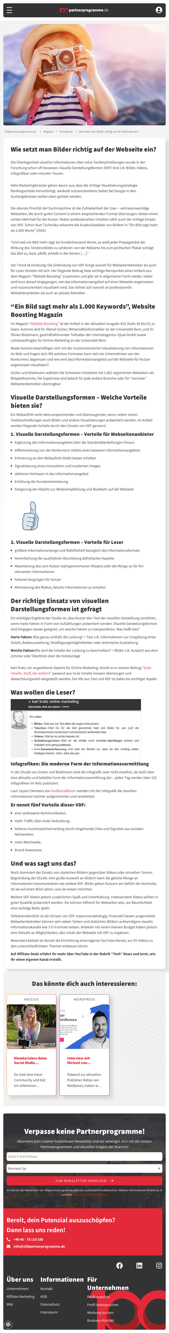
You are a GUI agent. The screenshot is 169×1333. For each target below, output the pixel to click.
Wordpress (66, 131)
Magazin (48, 131)
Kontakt (46, 1288)
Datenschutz (50, 1304)
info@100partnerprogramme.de (39, 1246)
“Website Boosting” (44, 323)
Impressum (49, 1312)
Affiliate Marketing (21, 1296)
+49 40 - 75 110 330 (28, 1239)
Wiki (10, 1304)
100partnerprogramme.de (20, 131)
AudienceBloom (63, 790)
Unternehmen (17, 1288)
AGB (43, 1296)
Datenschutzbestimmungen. (90, 1194)
